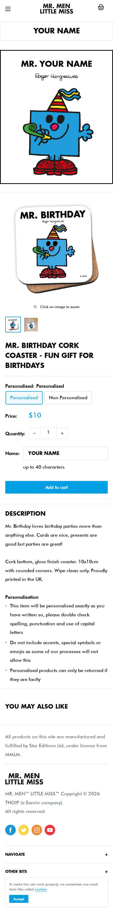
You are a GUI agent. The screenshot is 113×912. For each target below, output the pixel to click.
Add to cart (56, 487)
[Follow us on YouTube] (50, 830)
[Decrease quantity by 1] (34, 433)
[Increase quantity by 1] (62, 433)
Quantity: (15, 433)
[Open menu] (8, 9)
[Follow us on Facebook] (10, 830)
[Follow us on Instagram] (37, 830)
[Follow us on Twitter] (23, 830)
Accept (18, 899)
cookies (41, 889)
